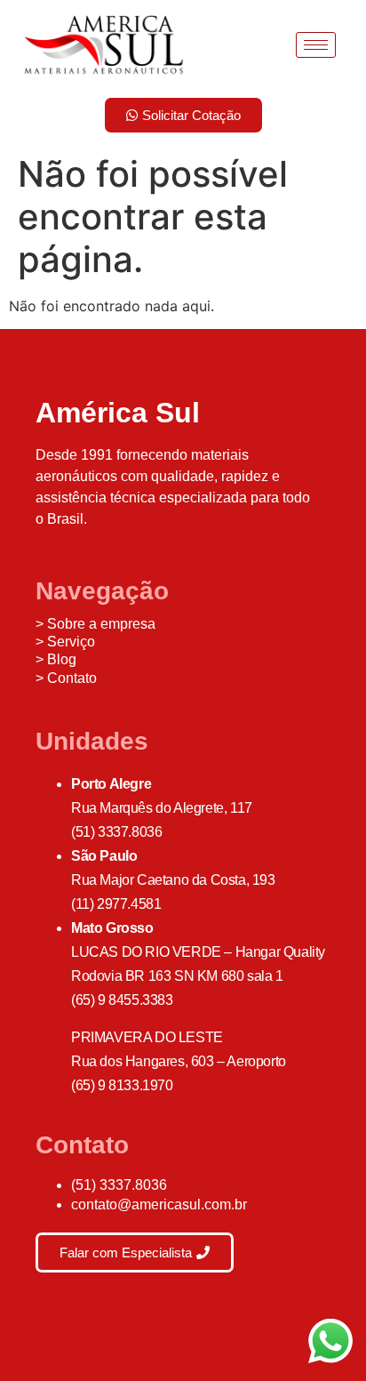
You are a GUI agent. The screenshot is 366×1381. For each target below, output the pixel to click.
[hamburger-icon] (316, 45)
